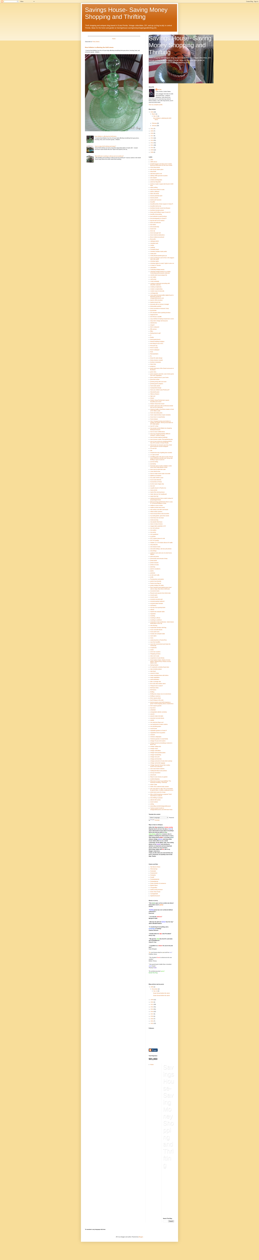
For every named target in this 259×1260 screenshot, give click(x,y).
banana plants (154, 197)
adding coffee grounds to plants (159, 175)
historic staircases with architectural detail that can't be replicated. (161, 406)
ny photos (153, 536)
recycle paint (153, 595)
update (152, 720)
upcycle (152, 714)
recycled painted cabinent (157, 601)
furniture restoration (155, 362)
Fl (150, 335)
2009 (152, 150)
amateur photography (156, 180)
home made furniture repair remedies (160, 415)
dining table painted (155, 306)
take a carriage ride (155, 681)
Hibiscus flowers (154, 394)
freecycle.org (153, 345)
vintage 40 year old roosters (158, 741)
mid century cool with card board (159, 509)
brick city (152, 231)
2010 (152, 147)
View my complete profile (155, 104)
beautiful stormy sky (155, 206)
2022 (152, 112)
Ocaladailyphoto (154, 879)
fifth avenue (153, 329)
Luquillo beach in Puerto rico (158, 488)
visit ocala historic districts (157, 768)
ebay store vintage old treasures (159, 321)
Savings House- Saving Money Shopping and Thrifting (180, 45)
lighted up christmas (155, 475)
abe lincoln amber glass (156, 169)
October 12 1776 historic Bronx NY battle (161, 542)
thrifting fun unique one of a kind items (160, 694)
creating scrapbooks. (156, 287)
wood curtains (154, 802)
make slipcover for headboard (158, 494)
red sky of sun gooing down (157, 607)
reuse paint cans (154, 631)
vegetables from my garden (157, 732)
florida (152, 337)
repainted (153, 613)
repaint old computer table (157, 611)
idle (151, 450)
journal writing (154, 461)
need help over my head (157, 517)
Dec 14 (155, 991)
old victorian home (155, 546)
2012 (152, 143)
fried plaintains (154, 354)
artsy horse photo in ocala (157, 189)
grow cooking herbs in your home (159, 377)
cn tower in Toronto (155, 265)
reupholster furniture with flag (158, 627)
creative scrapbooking (156, 289)
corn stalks (153, 277)
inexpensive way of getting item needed (161, 452)
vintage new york (155, 757)
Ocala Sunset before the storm (161, 993)
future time (153, 364)
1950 (151, 159)
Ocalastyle (153, 871)
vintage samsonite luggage (157, 763)
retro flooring (153, 625)
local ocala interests (155, 479)
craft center (153, 279)
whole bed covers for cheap (157, 792)
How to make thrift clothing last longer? (105, 146)
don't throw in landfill (155, 316)
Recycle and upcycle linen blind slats (160, 593)
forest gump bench (155, 339)
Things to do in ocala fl (156, 685)
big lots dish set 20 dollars (157, 220)
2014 (152, 138)
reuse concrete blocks (156, 629)
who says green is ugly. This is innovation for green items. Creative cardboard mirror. (161, 789)
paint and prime (154, 556)
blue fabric (153, 224)
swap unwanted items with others (159, 675)
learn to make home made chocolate (160, 473)
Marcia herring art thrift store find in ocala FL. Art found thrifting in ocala (161, 502)
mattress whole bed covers (157, 507)
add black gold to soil (156, 173)
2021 (152, 128)
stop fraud (153, 671)
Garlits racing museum (156, 889)
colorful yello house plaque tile (158, 275)
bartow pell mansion (155, 200)
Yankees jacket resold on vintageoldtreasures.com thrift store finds (161, 808)
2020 (152, 131)
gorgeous (153, 366)
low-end (152, 486)
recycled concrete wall (156, 599)
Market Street (154, 885)
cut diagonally (154, 293)
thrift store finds (154, 687)
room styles (153, 636)
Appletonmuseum (155, 895)
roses (151, 638)
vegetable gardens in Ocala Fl (158, 730)
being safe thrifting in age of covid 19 (160, 212)
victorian (152, 734)
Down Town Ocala (155, 891)
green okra (153, 372)
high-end (152, 396)
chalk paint (153, 253)
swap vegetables (155, 677)
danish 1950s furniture (156, 300)
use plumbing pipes (155, 726)
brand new (153, 228)
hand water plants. (155, 386)
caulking (152, 247)
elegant (152, 325)
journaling (153, 464)
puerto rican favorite (155, 581)
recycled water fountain (156, 603)
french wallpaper (154, 350)
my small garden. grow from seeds (159, 515)
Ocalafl (152, 877)
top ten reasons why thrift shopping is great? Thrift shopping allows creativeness (161, 703)
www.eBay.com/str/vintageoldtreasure (160, 806)
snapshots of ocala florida (157, 658)
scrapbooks (153, 647)
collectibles (153, 267)
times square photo (155, 698)
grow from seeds (154, 379)
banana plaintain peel (156, 195)
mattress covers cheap (156, 505)
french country (154, 347)
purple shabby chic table (157, 585)
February (154, 123)
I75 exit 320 (153, 448)
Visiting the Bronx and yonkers (158, 770)
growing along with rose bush (158, 381)
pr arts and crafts (154, 575)
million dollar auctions (156, 511)
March (154, 114)
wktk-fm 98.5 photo (155, 800)
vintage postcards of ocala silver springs (161, 761)
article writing (154, 187)
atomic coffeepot (154, 191)
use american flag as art (156, 722)
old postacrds (154, 544)
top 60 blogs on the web (156, 700)
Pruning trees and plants (157, 579)
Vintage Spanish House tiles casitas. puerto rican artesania (160, 765)
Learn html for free (155, 471)
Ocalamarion (153, 873)
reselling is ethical (155, 618)
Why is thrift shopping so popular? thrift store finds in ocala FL (160, 795)
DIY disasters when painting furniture (160, 312)
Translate (157, 820)
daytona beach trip (155, 302)
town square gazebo (155, 705)
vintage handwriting (155, 754)
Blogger (141, 1237)
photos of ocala (154, 564)
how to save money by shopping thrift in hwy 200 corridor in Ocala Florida (161, 442)
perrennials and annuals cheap (158, 558)
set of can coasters (155, 652)
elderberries (153, 323)
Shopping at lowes (155, 654)
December (155, 989)
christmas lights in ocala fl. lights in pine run (162, 263)
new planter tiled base (156, 522)
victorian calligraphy (155, 736)
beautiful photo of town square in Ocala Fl (161, 204)
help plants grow (154, 392)
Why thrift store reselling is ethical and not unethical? (109, 156)
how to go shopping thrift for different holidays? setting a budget (160, 434)
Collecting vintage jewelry (157, 269)
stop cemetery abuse (156, 669)
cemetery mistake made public (158, 251)
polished (152, 573)
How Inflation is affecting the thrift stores (99, 47)
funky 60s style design (156, 358)
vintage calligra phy (155, 746)
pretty (151, 577)
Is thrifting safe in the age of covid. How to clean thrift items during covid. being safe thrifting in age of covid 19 (161, 458)
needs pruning (154, 520)
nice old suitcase (154, 528)
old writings (153, 551)
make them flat (154, 496)
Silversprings (153, 869)
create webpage (154, 281)
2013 (152, 140)
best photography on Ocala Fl (158, 218)
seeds (152, 649)
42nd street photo (155, 167)
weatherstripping (154, 779)
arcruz (159, 89)
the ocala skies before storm (158, 683)
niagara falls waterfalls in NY (158, 526)
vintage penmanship (155, 759)
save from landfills (155, 642)
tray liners (153, 708)
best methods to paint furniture (158, 216)
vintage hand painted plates (158, 752)
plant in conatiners (155, 569)
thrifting (152, 692)
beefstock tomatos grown (157, 210)
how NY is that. (154, 426)
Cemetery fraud (154, 249)
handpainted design (155, 388)
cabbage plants (154, 241)
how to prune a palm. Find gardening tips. (161, 439)
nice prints (153, 532)
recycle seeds (154, 597)
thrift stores (153, 690)
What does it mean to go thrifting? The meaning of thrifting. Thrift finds (160, 781)
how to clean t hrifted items (157, 431)
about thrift (153, 171)
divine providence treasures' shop (159, 308)
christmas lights (154, 261)
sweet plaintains (154, 679)
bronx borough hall (155, 233)
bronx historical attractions (157, 235)
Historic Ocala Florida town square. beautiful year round (159, 400)
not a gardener (154, 534)
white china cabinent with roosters (159, 786)
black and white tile (155, 222)
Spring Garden (154, 665)
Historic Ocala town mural (157, 403)
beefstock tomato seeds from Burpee (160, 208)
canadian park (154, 243)
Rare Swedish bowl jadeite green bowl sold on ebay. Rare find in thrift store (160, 588)
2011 (152, 145)
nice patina (153, 530)
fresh (151, 352)
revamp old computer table (157, 633)
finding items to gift (155, 333)
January (154, 125)
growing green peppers (156, 383)
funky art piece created (156, 360)
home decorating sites (156, 413)
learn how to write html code (158, 469)
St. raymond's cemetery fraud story (159, 667)
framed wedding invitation (157, 341)
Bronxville (153, 239)
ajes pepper (153, 177)
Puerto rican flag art (155, 583)
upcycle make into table (156, 716)
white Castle (153, 784)
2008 (152, 152)
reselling (152, 616)
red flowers (153, 605)
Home (114, 38)
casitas (152, 245)
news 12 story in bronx (156, 524)
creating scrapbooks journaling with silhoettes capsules (160, 284)
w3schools (153, 775)
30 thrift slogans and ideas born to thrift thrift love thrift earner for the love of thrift (161, 164)
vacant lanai (153, 728)
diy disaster (153, 310)
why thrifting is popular (156, 797)
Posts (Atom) (95, 41)
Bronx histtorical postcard (157, 237)
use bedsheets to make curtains (159, 724)
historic (152, 398)
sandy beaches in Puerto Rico (158, 640)
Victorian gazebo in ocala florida (159, 739)
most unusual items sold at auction (159, 513)
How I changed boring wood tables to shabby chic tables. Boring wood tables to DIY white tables (161, 422)
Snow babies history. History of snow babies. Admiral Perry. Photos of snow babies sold (160, 661)
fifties (151, 331)
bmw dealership (154, 226)
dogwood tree (154, 314)
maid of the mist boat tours (157, 492)
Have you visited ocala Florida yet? (159, 390)
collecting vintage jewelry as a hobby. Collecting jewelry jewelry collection (160, 272)
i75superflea (153, 887)
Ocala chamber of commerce (158, 883)
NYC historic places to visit (157, 538)
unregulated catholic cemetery (158, 712)
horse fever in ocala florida (157, 417)
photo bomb (153, 560)
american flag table (155, 182)
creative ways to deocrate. (157, 291)
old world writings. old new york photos (160, 549)
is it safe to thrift (154, 454)
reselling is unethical (156, 620)
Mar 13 (155, 116)
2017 (152, 135)
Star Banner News (155, 867)
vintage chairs (154, 748)
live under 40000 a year (156, 477)
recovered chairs (154, 591)
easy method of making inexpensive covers (162, 319)
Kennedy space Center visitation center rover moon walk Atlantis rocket (161, 466)
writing (152, 804)
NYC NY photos (154, 540)
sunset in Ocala (154, 673)
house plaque (154, 419)
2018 (152, 133)
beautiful (152, 202)
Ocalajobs (153, 875)
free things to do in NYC (156, 343)
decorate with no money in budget (159, 304)
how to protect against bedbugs (158, 437)
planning (152, 567)
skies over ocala (154, 656)
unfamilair (153, 710)
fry (151, 356)
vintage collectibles (155, 750)
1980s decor (153, 161)
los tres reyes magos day (157, 484)
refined (152, 609)
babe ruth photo (154, 193)
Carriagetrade (154, 893)
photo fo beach (154, 562)
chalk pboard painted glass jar (158, 255)
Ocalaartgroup (154, 881)
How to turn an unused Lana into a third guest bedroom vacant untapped (161, 445)
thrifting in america (155, 696)
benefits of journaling (156, 214)
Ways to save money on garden (159, 777)
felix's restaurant (154, 327)
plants (152, 571)
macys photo (153, 490)
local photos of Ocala (156, 482)
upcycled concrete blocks (157, 718)
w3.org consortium (155, 772)
